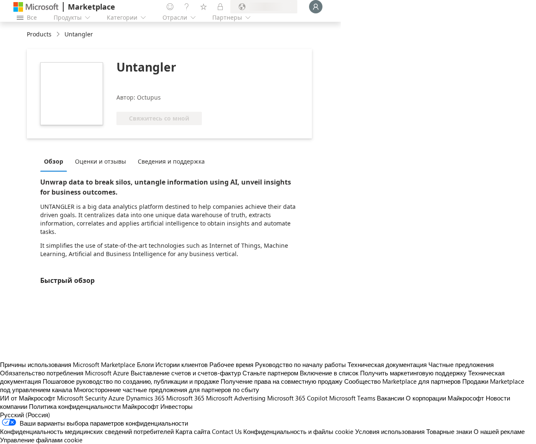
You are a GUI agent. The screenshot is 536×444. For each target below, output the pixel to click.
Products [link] (39, 34)
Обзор (53, 161)
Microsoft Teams (352, 398)
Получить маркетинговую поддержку (413, 373)
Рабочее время (231, 364)
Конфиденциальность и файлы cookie (298, 431)
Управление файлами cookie (41, 440)
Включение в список (329, 373)
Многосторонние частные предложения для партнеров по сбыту (166, 389)
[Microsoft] (36, 7)
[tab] (55, 161)
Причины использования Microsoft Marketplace (67, 364)
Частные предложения (461, 364)
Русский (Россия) (25, 415)
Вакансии (390, 398)
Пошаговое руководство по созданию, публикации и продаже (131, 381)
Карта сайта (192, 431)
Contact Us (227, 431)
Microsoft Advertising (235, 398)
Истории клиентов (181, 364)
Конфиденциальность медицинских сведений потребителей (87, 431)
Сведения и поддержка (171, 161)
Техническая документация (387, 364)
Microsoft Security (82, 398)
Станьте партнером (270, 373)
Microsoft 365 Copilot (297, 398)
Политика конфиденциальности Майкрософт (94, 406)
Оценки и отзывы (100, 161)
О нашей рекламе (499, 431)
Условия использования (390, 431)
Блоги (145, 364)
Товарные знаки (449, 431)
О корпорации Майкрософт (445, 398)
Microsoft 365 (185, 398)
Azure (116, 398)
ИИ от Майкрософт (27, 398)
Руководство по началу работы (300, 364)
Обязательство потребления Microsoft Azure (65, 373)
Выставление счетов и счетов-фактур (186, 373)
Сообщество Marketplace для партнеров (402, 381)
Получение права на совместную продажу (282, 381)
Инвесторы (176, 406)
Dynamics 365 (145, 398)
